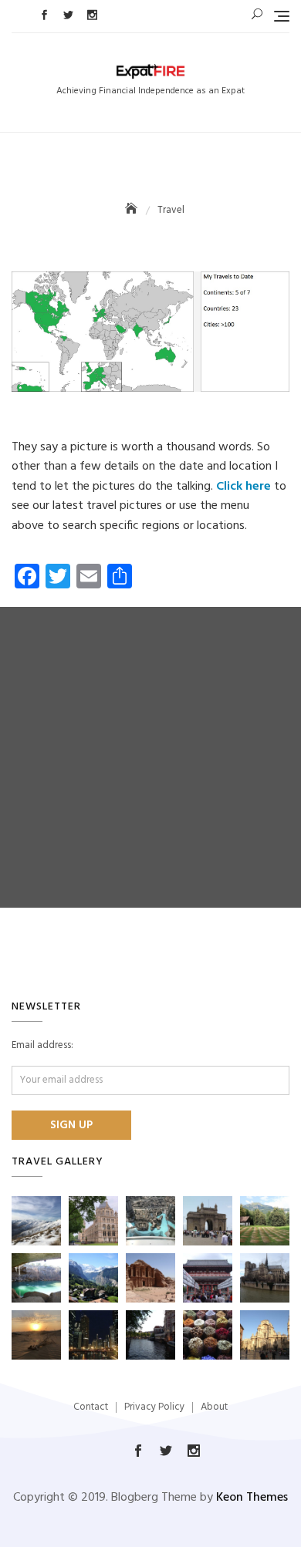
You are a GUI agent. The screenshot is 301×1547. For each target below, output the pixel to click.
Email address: (42, 1045)
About (214, 1407)
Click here (243, 487)
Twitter (68, 15)
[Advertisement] (150, 757)
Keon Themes (252, 1498)
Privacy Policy (154, 1407)
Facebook (44, 15)
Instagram (92, 15)
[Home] (132, 210)
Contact (90, 1407)
